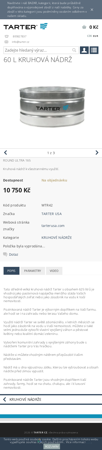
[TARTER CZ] (25, 25)
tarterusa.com (53, 225)
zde (88, 442)
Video (54, 271)
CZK (89, 36)
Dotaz (14, 254)
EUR (95, 36)
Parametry (32, 271)
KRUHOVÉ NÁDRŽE (57, 237)
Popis (11, 271)
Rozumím (52, 447)
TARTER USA (52, 213)
